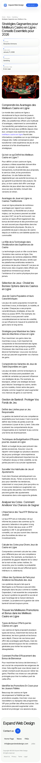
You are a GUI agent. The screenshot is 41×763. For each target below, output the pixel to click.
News (8, 17)
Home (3, 17)
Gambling (15, 17)
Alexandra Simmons (10, 44)
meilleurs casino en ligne (12, 134)
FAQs (27, 739)
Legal (25, 756)
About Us (7, 756)
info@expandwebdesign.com (16, 744)
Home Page (9, 739)
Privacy (14, 756)
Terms (20, 756)
